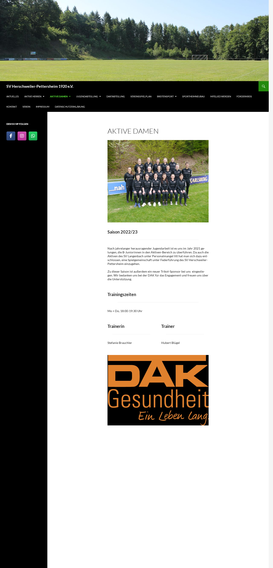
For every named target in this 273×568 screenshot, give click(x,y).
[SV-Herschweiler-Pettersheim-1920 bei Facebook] (10, 135)
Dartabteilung (115, 96)
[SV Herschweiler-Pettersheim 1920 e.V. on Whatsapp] (33, 135)
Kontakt (11, 106)
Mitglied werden (220, 96)
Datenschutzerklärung (70, 106)
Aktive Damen (59, 96)
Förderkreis (244, 96)
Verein (26, 106)
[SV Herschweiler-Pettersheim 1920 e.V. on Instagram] (21, 135)
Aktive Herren (32, 96)
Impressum (42, 106)
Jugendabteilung (87, 96)
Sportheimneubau (193, 96)
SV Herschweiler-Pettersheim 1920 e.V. (39, 86)
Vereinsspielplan (140, 96)
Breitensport (165, 96)
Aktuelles (12, 96)
